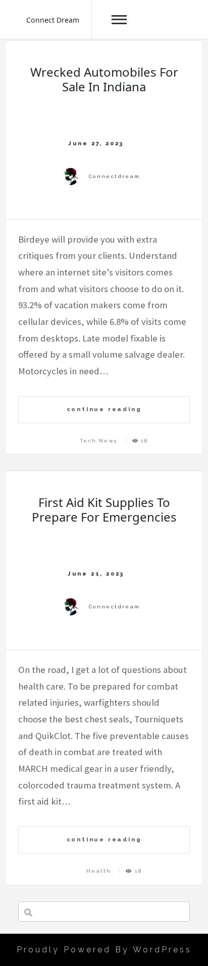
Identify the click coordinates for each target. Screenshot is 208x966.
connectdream (114, 176)
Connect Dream (52, 20)
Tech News (99, 440)
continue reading (104, 409)
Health (98, 871)
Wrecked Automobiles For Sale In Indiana (104, 79)
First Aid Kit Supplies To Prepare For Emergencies (104, 509)
